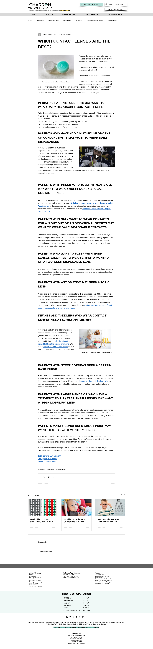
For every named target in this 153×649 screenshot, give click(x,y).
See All (123, 495)
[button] (123, 20)
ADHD (31, 574)
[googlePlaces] (80, 617)
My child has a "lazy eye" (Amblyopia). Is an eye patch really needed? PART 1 (76, 520)
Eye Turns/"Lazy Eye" (35, 577)
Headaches (32, 579)
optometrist (78, 20)
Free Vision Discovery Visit (70, 576)
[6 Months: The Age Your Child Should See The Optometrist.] (110, 507)
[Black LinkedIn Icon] (73, 617)
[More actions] (114, 34)
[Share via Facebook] (39, 477)
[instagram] (83, 617)
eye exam (40, 20)
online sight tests (53, 20)
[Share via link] (54, 477)
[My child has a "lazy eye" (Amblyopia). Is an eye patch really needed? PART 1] (77, 507)
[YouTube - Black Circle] (67, 617)
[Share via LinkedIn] (49, 477)
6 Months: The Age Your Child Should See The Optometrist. (108, 520)
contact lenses (111, 20)
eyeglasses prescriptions (95, 20)
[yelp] (86, 617)
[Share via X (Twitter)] (44, 477)
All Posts (30, 20)
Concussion (32, 576)
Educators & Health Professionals (104, 579)
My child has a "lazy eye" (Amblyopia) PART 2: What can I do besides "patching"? (42, 520)
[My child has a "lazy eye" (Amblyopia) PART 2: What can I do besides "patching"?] (43, 507)
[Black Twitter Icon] (70, 617)
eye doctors (67, 20)
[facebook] (76, 617)
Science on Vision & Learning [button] (103, 580)
